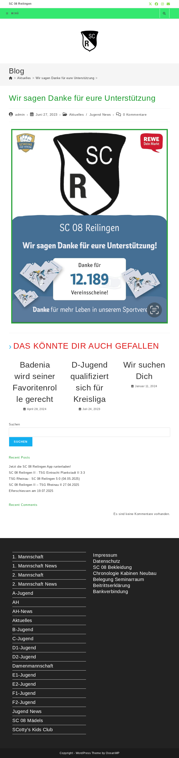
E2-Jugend (24, 684)
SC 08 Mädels (27, 720)
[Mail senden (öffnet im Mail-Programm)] (167, 4)
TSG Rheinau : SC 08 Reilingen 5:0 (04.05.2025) (44, 478)
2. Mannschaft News (34, 584)
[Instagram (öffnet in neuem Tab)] (162, 4)
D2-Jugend (24, 656)
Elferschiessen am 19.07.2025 (31, 491)
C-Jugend (22, 638)
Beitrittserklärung (111, 585)
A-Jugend (22, 593)
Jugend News (100, 114)
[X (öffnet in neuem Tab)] (150, 4)
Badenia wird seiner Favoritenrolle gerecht (35, 381)
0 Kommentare (135, 114)
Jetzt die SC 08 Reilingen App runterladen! (40, 466)
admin (20, 114)
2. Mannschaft (28, 574)
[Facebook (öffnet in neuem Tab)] (156, 4)
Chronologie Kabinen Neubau (124, 573)
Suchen (14, 424)
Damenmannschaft (32, 665)
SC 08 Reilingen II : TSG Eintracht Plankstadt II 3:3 (47, 472)
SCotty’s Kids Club (32, 729)
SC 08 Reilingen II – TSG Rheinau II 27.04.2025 (44, 485)
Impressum (105, 555)
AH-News (22, 611)
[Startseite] (11, 78)
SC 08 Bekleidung (112, 567)
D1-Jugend (24, 647)
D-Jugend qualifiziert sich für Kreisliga (89, 381)
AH (15, 602)
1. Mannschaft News (34, 565)
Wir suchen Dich (144, 370)
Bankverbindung (110, 591)
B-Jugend (22, 629)
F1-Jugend (24, 693)
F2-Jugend (24, 702)
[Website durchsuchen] (164, 13)
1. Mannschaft (28, 556)
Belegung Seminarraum (118, 579)
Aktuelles (76, 114)
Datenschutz (106, 561)
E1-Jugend (24, 675)
